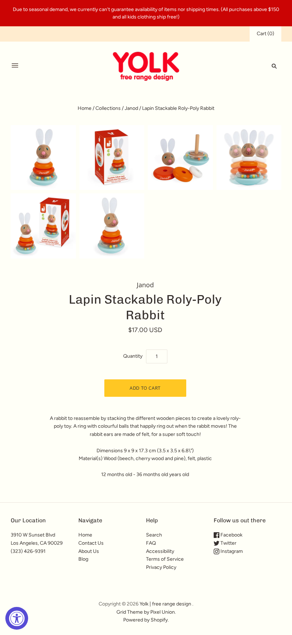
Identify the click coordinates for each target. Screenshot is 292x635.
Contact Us (91, 543)
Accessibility (160, 551)
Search (154, 535)
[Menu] (15, 66)
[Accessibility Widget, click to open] (16, 618)
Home (85, 108)
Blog (83, 559)
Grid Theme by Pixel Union (145, 612)
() (265, 34)
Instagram (231, 551)
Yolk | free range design (165, 604)
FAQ (151, 543)
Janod (131, 108)
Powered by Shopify (145, 620)
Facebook (231, 535)
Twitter (227, 543)
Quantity (132, 356)
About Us (88, 551)
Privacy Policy (161, 567)
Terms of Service (165, 559)
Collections (108, 108)
